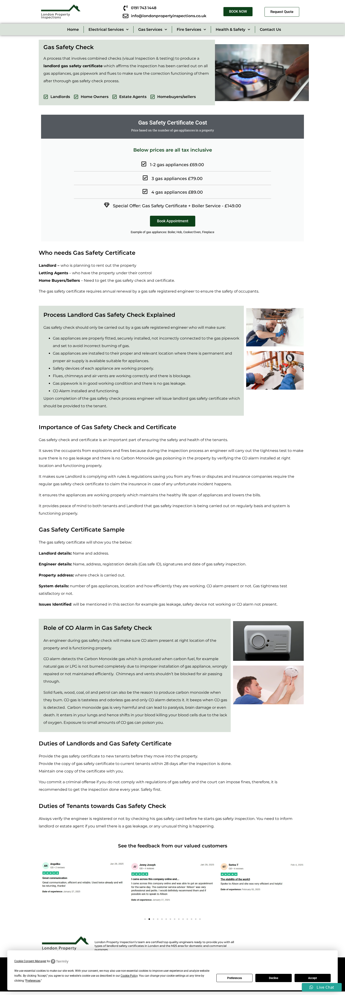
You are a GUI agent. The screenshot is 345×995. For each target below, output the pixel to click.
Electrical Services (106, 29)
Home (73, 29)
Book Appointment (172, 221)
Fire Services (189, 29)
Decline (273, 978)
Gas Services (150, 29)
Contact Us (270, 29)
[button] (145, 919)
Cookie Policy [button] (129, 975)
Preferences (234, 978)
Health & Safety (230, 29)
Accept (312, 978)
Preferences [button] (33, 980)
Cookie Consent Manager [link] (30, 961)
